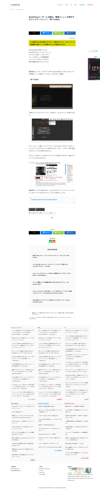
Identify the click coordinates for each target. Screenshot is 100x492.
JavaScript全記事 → (58, 450)
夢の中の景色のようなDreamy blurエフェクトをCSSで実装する (23, 439)
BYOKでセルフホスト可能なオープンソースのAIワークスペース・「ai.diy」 (23, 339)
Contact (41, 470)
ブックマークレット (45, 213)
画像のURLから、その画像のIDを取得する (75, 406)
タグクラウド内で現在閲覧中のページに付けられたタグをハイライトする (76, 453)
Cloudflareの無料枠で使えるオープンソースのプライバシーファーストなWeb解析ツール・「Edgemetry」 (23, 358)
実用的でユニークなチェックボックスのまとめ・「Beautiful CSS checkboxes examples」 (23, 416)
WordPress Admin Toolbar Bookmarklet (43, 199)
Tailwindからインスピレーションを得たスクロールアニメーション (23, 407)
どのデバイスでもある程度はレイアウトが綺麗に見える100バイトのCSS (23, 433)
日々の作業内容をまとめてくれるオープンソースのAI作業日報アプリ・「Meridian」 (23, 365)
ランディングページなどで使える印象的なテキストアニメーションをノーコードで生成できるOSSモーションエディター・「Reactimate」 (23, 394)
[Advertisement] (52, 25)
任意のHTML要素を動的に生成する (47, 406)
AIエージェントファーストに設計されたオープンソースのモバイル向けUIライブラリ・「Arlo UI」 (76, 370)
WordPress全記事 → (85, 458)
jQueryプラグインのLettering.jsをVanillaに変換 (50, 447)
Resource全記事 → (32, 399)
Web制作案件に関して (16, 470)
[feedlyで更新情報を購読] (50, 241)
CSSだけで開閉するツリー (18, 412)
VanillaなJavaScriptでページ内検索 (47, 434)
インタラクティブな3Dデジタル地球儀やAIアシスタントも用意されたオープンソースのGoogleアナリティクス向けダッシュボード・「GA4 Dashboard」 (76, 393)
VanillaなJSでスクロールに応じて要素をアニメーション (49, 438)
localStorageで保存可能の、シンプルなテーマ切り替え (50, 420)
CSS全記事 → (33, 460)
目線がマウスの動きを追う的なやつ (47, 425)
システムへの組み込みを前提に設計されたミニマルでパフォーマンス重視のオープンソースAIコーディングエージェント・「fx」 (23, 345)
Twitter (41, 472)
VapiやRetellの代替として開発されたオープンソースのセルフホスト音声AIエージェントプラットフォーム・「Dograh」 (76, 377)
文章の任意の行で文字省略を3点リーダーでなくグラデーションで (23, 455)
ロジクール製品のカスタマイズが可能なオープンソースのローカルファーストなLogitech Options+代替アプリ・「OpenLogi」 (23, 332)
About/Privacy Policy (44, 468)
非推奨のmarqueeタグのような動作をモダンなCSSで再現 (23, 450)
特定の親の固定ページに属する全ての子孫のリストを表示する (76, 427)
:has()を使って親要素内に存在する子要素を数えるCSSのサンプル (23, 444)
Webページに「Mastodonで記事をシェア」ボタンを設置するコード (50, 411)
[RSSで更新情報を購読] (53, 241)
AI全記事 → (87, 399)
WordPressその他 (40, 209)
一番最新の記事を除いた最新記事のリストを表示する (76, 422)
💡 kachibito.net (15, 5)
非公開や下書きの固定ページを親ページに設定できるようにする (76, 416)
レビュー (53, 213)
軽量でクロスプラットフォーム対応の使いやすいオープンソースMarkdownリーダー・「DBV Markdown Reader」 (23, 371)
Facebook (41, 474)
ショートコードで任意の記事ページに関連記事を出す (76, 433)
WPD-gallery (14, 468)
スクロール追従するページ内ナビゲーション (49, 443)
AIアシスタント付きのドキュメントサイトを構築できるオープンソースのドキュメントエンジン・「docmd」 (76, 384)
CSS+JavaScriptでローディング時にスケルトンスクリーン (50, 429)
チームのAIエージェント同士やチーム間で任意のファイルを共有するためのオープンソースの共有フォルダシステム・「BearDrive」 (23, 386)
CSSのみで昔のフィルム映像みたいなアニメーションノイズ (23, 422)
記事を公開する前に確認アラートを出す (74, 443)
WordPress (32, 209)
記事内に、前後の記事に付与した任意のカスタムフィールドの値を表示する (76, 439)
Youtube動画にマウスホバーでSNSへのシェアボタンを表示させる (76, 448)
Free (31, 213)
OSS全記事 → (59, 399)
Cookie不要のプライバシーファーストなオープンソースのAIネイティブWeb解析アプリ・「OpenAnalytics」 (23, 379)
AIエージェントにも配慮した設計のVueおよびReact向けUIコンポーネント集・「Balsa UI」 (22, 352)
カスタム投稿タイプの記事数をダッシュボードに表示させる (76, 411)
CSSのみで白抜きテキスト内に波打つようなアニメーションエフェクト (23, 427)
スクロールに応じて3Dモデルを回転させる (48, 415)
